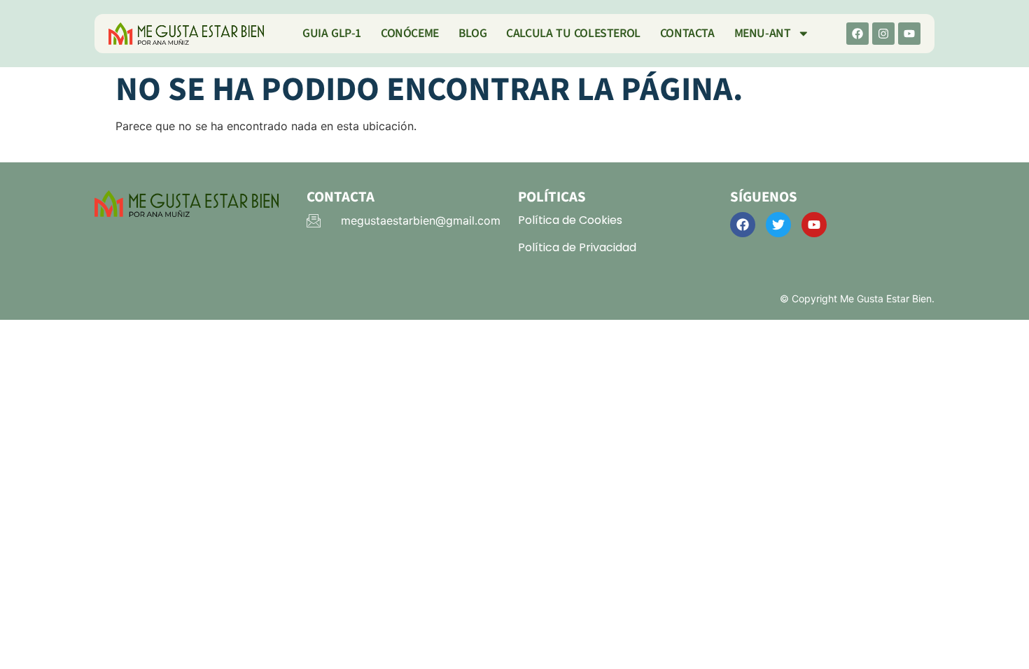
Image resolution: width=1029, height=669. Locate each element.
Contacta (687, 33)
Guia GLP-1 (331, 33)
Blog (472, 33)
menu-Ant (762, 33)
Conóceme (410, 33)
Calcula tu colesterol (573, 33)
